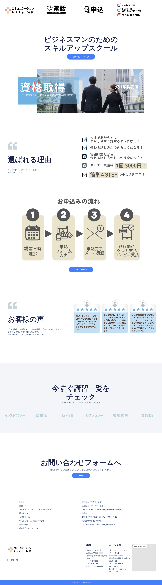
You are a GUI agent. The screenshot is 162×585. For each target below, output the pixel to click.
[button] (20, 90)
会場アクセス (24, 517)
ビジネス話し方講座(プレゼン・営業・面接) (99, 517)
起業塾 (84, 513)
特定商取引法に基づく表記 (29, 528)
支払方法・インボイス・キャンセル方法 (35, 509)
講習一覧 (22, 506)
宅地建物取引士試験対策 (91, 521)
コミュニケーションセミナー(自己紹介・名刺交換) (102, 509)
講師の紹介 (23, 524)
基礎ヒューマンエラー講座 (92, 506)
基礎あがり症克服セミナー (92, 502)
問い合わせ (23, 513)
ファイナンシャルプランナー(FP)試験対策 (98, 524)
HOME (22, 502)
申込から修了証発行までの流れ (31, 521)
